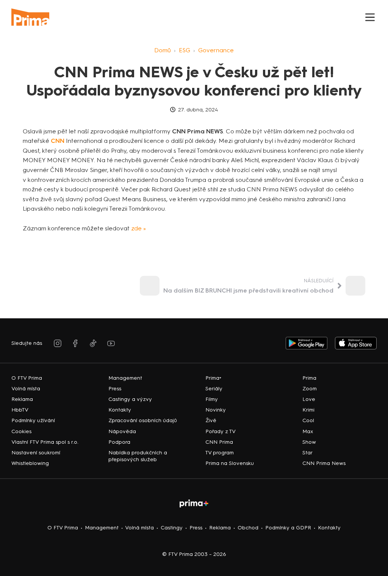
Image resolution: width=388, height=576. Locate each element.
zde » (138, 228)
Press (195, 527)
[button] (370, 17)
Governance (216, 50)
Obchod (248, 527)
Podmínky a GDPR (288, 527)
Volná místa (139, 527)
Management (102, 527)
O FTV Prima (62, 527)
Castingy (172, 527)
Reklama (220, 527)
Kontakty (329, 527)
